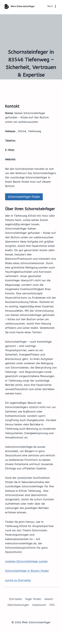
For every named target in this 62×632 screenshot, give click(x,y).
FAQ (52, 604)
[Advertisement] (31, 30)
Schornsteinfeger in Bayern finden (27, 570)
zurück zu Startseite (18, 580)
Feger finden (33, 599)
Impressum (39, 604)
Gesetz (48, 599)
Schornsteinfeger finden (24, 197)
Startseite (15, 599)
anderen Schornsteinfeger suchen (26, 561)
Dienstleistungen (18, 604)
